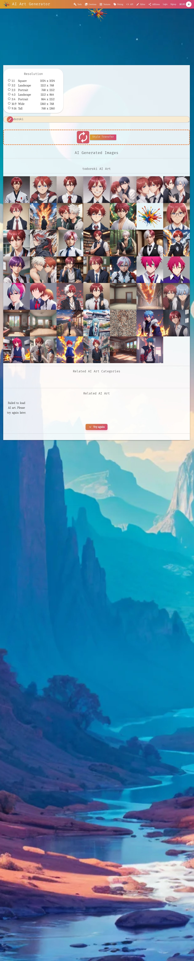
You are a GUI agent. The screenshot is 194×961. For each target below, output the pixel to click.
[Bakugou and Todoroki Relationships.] (70, 216)
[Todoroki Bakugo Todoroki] (123, 243)
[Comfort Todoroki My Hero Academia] (96, 216)
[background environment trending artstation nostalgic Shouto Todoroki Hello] (123, 349)
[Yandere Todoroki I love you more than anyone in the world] (123, 189)
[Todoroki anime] (16, 269)
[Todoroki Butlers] (149, 243)
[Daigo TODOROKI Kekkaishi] (123, 216)
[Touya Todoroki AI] (70, 269)
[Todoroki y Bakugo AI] (43, 269)
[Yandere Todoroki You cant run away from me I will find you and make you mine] (176, 189)
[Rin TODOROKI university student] (16, 243)
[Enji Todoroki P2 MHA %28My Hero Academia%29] (149, 216)
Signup (173, 4)
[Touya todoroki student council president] (96, 269)
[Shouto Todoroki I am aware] (43, 189)
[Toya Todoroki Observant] (123, 269)
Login (165, 4)
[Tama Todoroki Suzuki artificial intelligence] (70, 243)
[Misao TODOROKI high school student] (176, 216)
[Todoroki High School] (176, 243)
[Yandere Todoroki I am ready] (70, 189)
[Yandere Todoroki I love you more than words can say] (149, 189)
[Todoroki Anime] (96, 243)
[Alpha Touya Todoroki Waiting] (16, 216)
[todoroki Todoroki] (96, 296)
